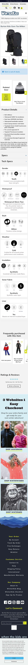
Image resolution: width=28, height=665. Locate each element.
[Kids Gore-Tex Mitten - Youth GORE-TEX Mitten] (23, 61)
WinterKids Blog (14, 588)
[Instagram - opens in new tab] (14, 602)
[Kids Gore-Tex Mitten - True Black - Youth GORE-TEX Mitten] (5, 61)
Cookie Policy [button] (11, 652)
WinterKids (5, 4)
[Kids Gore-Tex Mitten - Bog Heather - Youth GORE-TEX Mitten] (14, 61)
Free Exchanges (14, 546)
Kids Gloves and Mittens (15, 21)
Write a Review (14, 386)
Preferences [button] (20, 653)
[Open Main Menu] (23, 13)
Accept (14, 658)
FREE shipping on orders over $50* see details (14, 18)
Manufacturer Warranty (14, 575)
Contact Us (14, 562)
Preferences (14, 661)
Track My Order (14, 543)
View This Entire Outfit (6, 97)
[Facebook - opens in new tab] (5, 602)
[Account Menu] (15, 8)
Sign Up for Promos (14, 595)
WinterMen (23, 4)
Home (2, 21)
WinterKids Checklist (14, 592)
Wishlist (14, 552)
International (14, 572)
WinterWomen (14, 4)
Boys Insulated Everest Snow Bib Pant (18, 360)
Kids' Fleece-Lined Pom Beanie (19, 102)
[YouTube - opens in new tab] (22, 602)
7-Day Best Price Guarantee (14, 1)
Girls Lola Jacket (6, 360)
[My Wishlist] (10, 8)
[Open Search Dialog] (6, 8)
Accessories (6, 21)
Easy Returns (14, 549)
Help (14, 566)
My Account (14, 540)
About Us (14, 585)
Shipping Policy (14, 569)
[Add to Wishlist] (9, 343)
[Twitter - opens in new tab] (9, 602)
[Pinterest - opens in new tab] (18, 602)
